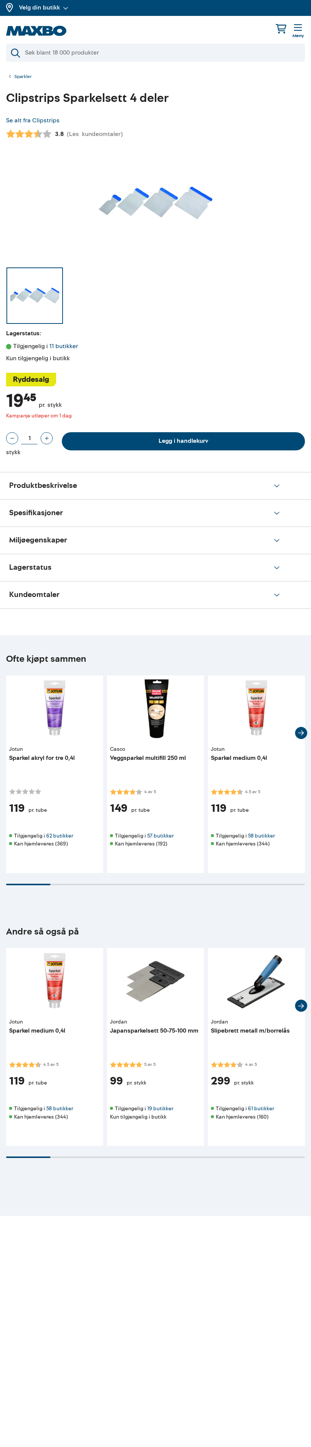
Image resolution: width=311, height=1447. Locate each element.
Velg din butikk (39, 7)
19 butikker (160, 1108)
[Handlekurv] (281, 28)
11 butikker (63, 346)
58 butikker (261, 835)
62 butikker (59, 835)
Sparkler (23, 77)
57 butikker (160, 835)
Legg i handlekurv (183, 441)
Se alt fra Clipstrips (33, 120)
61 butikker (261, 1108)
